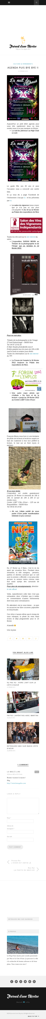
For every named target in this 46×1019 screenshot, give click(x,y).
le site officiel (12, 589)
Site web (9, 837)
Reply (36, 772)
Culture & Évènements (23, 64)
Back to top (33, 1016)
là (24, 198)
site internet (31, 237)
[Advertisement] (23, 18)
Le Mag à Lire (13, 772)
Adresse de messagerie (10, 827)
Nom (9, 818)
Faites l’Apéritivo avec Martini (22, 715)
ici (10, 200)
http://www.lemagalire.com (16, 783)
